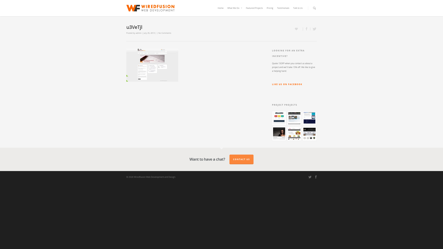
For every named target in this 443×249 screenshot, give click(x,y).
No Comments (164, 33)
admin (139, 33)
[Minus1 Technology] (279, 118)
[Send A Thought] (294, 133)
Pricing (270, 8)
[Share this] (306, 28)
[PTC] (294, 118)
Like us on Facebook (287, 84)
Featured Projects (254, 8)
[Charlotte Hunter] (279, 133)
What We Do (233, 8)
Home (221, 8)
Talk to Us (298, 8)
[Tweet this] (313, 28)
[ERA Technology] (309, 118)
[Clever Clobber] (309, 133)
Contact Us (241, 159)
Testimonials (283, 8)
